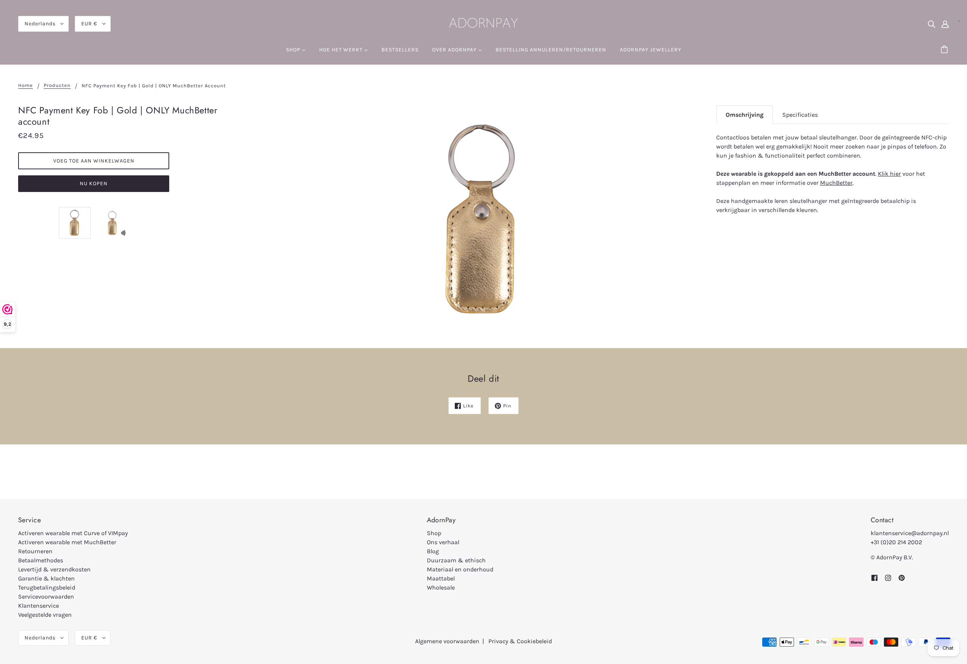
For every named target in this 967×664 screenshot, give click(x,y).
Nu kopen (94, 183)
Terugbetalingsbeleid (46, 587)
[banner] (483, 23)
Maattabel (441, 578)
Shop (434, 533)
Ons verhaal (443, 542)
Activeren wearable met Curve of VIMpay (73, 533)
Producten (57, 85)
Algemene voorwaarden (447, 641)
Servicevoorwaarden (46, 596)
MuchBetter (836, 182)
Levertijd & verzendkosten (54, 569)
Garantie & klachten (46, 578)
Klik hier (889, 173)
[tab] (744, 114)
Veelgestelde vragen (45, 614)
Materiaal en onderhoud (460, 569)
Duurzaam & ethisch (456, 560)
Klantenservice (38, 605)
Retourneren (35, 551)
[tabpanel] (832, 174)
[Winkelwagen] (945, 50)
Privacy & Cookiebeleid (520, 641)
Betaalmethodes (40, 560)
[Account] (945, 23)
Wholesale (441, 587)
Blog (433, 551)
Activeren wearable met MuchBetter (67, 542)
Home (25, 85)
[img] (931, 23)
